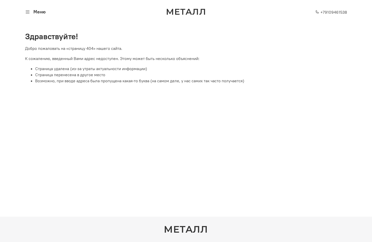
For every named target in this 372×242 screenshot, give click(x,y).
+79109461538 (333, 12)
